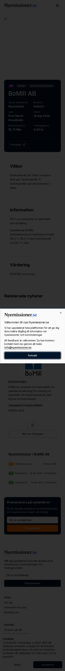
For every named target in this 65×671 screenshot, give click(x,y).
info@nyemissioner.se (17, 347)
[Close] (60, 312)
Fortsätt (32, 355)
